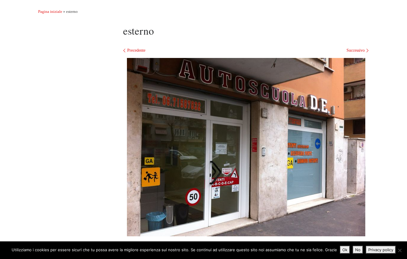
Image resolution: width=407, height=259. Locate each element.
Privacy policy (380, 249)
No (358, 249)
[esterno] (246, 147)
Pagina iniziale (50, 11)
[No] (400, 250)
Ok (344, 249)
